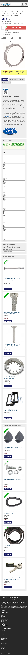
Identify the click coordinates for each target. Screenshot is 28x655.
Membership (3, 651)
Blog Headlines (4, 640)
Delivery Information (4, 623)
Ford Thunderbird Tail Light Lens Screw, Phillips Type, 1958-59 (12, 279)
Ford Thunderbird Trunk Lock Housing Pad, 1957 (11, 512)
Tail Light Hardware (22, 7)
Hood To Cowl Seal (8, 545)
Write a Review (16, 32)
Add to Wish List (6, 34)
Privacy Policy (3, 624)
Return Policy (3, 616)
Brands (2, 636)
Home (2, 7)
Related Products (6, 82)
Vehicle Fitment (13, 79)
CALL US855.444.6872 (21, 41)
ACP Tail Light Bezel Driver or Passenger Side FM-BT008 (11, 409)
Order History (3, 647)
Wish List (2, 648)
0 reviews (9, 32)
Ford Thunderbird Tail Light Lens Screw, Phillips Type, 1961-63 (12, 345)
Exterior (6, 7)
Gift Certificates (4, 638)
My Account (3, 645)
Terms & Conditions (4, 625)
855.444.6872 (11, 0)
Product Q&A (21, 79)
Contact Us (18, 0)
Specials (2, 639)
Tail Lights (15, 7)
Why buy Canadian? (4, 620)
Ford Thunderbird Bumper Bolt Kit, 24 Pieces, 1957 (13, 480)
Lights (11, 7)
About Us (2, 621)
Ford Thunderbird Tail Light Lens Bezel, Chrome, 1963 (12, 377)
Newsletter (3, 649)
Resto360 (2, 615)
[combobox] (14, 251)
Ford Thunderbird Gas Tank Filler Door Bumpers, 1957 (13, 448)
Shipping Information (5, 617)
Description (5, 79)
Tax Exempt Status (4, 619)
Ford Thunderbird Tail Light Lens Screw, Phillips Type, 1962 (12, 312)
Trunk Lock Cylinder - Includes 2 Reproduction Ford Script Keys (12, 578)
